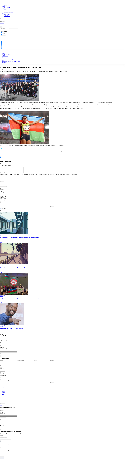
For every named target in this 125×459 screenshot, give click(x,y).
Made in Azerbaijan (7, 7)
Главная (1, 64)
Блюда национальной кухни (8, 12)
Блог (3, 13)
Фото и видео (6, 15)
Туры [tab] (1, 337)
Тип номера (2, 370)
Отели (5, 9)
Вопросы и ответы (7, 16)
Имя (0, 176)
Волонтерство (6, 4)
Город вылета (2, 347)
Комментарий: (2, 172)
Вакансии (5, 5)
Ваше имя (1, 409)
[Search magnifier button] (1, 27)
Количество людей (3, 196)
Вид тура (1, 339)
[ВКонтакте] (0, 157)
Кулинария (4, 10)
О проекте (3, 3)
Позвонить (2, 23)
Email (1, 177)
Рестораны (5, 11)
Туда (1, 188)
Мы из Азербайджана (7, 14)
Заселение (1, 364)
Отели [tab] (3, 337)
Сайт (1, 178)
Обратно (1, 191)
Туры (3, 8)
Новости (6, 64)
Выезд (1, 367)
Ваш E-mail (2, 412)
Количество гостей (3, 372)
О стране (3, 6)
